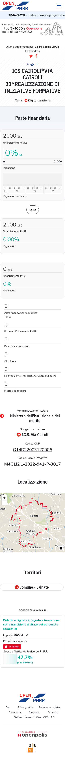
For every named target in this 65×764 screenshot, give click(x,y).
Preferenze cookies (49, 707)
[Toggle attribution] (61, 548)
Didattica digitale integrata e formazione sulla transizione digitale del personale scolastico (31, 624)
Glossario (34, 712)
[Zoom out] (4, 502)
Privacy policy (26, 707)
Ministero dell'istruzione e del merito (35, 418)
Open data (14, 712)
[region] (32, 522)
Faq (8, 707)
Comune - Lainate (34, 587)
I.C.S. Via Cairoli (34, 434)
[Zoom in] (4, 497)
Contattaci (53, 712)
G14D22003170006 (32, 450)
